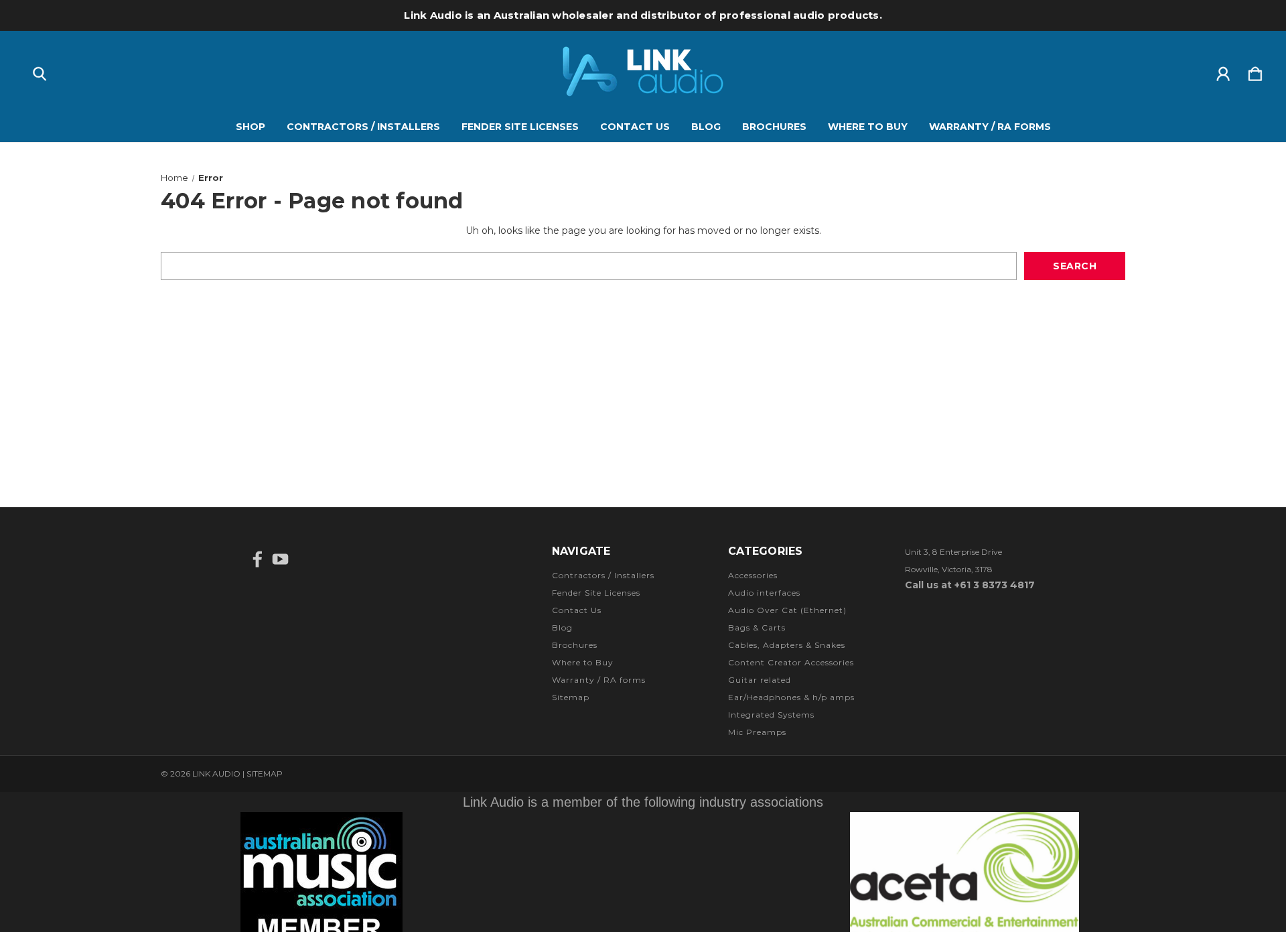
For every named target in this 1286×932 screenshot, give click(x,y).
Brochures (774, 126)
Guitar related (759, 680)
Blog (706, 126)
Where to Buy (868, 126)
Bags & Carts (757, 627)
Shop (250, 126)
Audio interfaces (764, 593)
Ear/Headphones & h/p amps (791, 697)
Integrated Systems (771, 715)
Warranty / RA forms (990, 126)
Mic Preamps (757, 732)
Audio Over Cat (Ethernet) (787, 610)
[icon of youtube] (280, 559)
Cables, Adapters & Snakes (786, 645)
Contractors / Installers (363, 126)
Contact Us (635, 126)
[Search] (39, 71)
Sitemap (570, 697)
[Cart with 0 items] (1255, 71)
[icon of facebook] (257, 559)
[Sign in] (1223, 71)
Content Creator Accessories (791, 662)
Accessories (753, 575)
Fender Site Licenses (520, 126)
